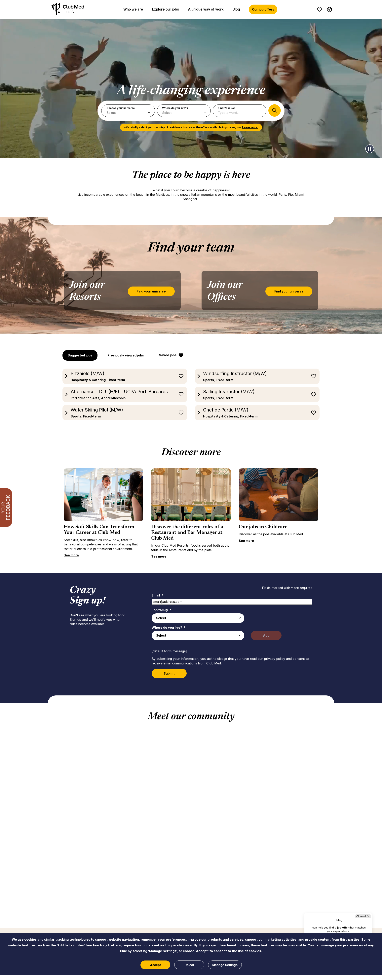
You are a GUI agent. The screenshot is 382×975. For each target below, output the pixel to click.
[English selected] (328, 9)
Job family (162, 610)
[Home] (67, 9)
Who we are (133, 9)
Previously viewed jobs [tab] (125, 355)
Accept (155, 964)
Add (266, 635)
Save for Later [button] (181, 376)
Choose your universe (120, 107)
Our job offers (263, 9)
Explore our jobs (165, 9)
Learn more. (250, 127)
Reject (189, 964)
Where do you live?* (175, 107)
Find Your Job (226, 107)
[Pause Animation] (369, 148)
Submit (169, 673)
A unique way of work (206, 9)
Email (157, 595)
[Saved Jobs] (320, 10)
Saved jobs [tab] (167, 355)
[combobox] (198, 618)
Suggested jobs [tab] (80, 355)
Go (274, 110)
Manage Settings (225, 964)
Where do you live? (168, 627)
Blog (236, 9)
